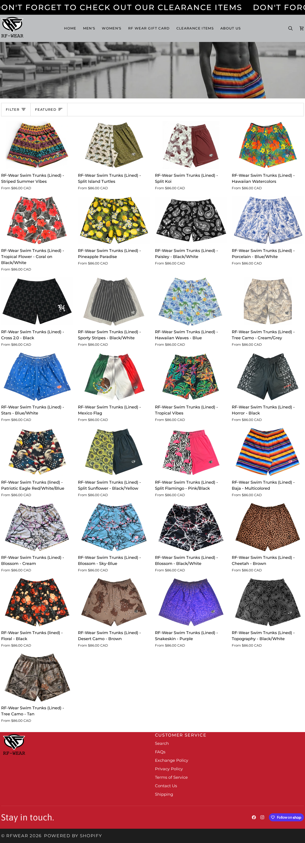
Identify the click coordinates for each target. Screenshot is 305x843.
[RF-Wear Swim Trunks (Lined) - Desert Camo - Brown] (114, 602)
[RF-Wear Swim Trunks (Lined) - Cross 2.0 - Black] (37, 301)
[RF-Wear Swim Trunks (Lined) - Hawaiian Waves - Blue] (191, 301)
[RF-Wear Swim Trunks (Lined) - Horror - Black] (268, 377)
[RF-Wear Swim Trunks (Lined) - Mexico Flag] (114, 377)
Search (162, 743)
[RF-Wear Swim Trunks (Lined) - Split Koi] (191, 145)
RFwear (17, 835)
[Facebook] (254, 817)
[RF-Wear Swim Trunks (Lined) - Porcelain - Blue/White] (268, 220)
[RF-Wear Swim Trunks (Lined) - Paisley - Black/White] (191, 220)
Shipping (164, 794)
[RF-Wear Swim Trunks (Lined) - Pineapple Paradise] (114, 220)
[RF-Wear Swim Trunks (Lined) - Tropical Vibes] (191, 377)
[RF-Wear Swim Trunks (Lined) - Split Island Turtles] (114, 145)
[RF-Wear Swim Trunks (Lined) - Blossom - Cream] (37, 527)
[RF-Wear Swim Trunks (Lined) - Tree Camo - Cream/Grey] (268, 301)
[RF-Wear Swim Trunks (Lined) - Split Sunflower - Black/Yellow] (114, 452)
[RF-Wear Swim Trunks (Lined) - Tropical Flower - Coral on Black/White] (37, 220)
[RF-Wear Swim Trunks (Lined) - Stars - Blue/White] (37, 377)
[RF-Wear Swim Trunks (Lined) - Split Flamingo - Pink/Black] (191, 452)
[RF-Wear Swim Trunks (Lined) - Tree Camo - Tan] (37, 678)
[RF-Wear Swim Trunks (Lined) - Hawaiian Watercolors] (268, 145)
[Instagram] (262, 817)
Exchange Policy (171, 760)
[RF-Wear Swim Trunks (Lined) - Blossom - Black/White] (191, 527)
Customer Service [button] (181, 735)
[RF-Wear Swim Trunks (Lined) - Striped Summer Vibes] (37, 145)
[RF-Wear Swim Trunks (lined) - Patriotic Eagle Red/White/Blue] (37, 452)
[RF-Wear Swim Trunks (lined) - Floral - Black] (37, 602)
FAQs (160, 751)
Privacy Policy (169, 768)
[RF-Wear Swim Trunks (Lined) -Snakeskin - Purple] (191, 602)
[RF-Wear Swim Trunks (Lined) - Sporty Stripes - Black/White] (114, 301)
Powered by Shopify (73, 835)
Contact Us (166, 785)
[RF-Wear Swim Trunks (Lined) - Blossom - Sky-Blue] (114, 527)
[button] (89, 28)
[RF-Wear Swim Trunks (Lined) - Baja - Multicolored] (268, 452)
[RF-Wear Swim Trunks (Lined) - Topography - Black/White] (268, 602)
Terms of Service (171, 777)
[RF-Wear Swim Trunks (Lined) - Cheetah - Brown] (268, 527)
